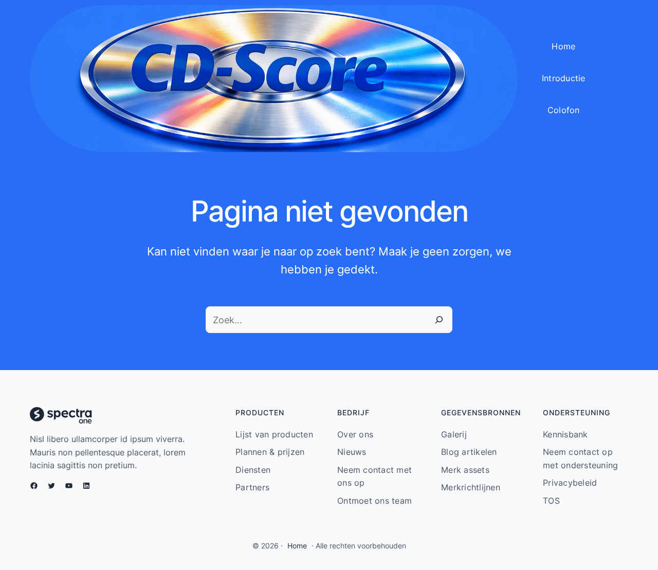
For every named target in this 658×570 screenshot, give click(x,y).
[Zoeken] (439, 319)
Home (297, 545)
